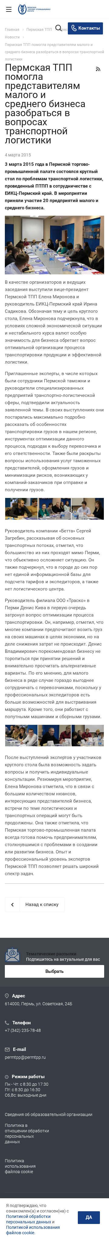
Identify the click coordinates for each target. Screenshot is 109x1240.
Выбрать (54, 971)
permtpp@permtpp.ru (25, 1057)
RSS (98, 69)
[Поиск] (58, 28)
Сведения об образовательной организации (48, 1114)
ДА (89, 1217)
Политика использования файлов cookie (20, 1166)
